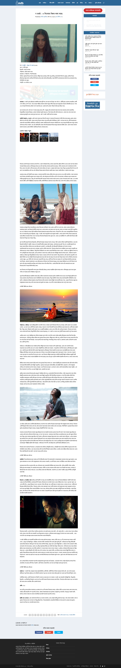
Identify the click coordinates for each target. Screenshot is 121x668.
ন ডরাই (70, 615)
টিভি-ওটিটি (52, 3)
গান (85, 3)
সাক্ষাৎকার (68, 3)
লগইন (32, 625)
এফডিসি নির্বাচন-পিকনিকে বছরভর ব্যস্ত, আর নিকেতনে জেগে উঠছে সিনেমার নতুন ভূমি (93, 68)
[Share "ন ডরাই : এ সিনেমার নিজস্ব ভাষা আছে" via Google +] (35, 615)
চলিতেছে (47, 648)
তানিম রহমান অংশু (64, 615)
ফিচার (47, 644)
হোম (40, 3)
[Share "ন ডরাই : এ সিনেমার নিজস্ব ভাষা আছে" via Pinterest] (41, 615)
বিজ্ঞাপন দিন (96, 666)
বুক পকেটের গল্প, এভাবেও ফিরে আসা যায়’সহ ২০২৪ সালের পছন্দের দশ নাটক (94, 25)
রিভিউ (73, 3)
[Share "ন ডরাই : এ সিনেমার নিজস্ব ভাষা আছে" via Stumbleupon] (49, 615)
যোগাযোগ (91, 666)
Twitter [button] (59, 632)
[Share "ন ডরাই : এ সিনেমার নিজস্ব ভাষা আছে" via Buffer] (46, 615)
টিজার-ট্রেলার (48, 658)
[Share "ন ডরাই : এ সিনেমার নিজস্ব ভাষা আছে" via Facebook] (29, 615)
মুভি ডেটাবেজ (98, 3)
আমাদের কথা (69, 666)
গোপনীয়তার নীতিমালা (85, 666)
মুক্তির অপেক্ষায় (49, 655)
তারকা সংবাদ (61, 3)
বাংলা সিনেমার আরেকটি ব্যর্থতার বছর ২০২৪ (93, 21)
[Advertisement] (49, 153)
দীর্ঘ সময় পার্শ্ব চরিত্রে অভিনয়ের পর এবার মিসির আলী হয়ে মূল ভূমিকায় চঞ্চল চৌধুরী (94, 55)
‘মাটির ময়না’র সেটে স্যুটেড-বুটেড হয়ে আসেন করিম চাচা (93, 44)
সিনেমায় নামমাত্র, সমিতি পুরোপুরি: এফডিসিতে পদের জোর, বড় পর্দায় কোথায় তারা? (93, 61)
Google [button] (49, 632)
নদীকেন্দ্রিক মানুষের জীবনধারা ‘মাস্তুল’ (92, 50)
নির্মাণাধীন (48, 651)
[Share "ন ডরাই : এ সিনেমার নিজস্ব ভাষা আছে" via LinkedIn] (43, 615)
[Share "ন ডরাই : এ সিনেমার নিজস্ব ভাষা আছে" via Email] (52, 615)
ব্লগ (77, 3)
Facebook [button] (39, 632)
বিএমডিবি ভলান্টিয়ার (76, 666)
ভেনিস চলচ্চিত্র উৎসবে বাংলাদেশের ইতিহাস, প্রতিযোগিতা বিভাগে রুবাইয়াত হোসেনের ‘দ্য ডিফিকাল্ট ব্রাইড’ (93, 37)
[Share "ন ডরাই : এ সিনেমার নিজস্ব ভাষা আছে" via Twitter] (32, 615)
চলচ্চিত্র (44, 3)
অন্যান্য (90, 3)
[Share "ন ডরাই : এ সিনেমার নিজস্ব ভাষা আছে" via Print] (55, 615)
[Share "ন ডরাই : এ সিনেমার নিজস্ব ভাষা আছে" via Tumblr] (38, 615)
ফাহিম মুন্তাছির (44, 17)
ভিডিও (81, 3)
